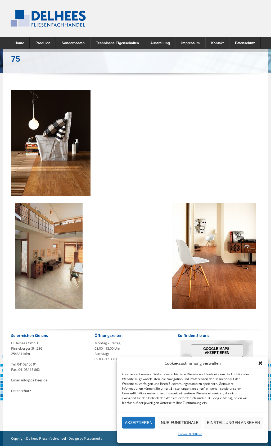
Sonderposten (73, 42)
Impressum (190, 42)
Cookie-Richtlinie (190, 434)
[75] (51, 194)
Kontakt (217, 42)
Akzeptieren (138, 422)
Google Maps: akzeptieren (217, 351)
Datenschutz (245, 42)
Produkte (40, 42)
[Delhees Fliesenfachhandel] (69, 18)
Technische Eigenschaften (117, 42)
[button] (260, 363)
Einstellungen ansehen (233, 422)
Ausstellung (160, 42)
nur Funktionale (179, 422)
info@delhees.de (34, 380)
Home (19, 42)
